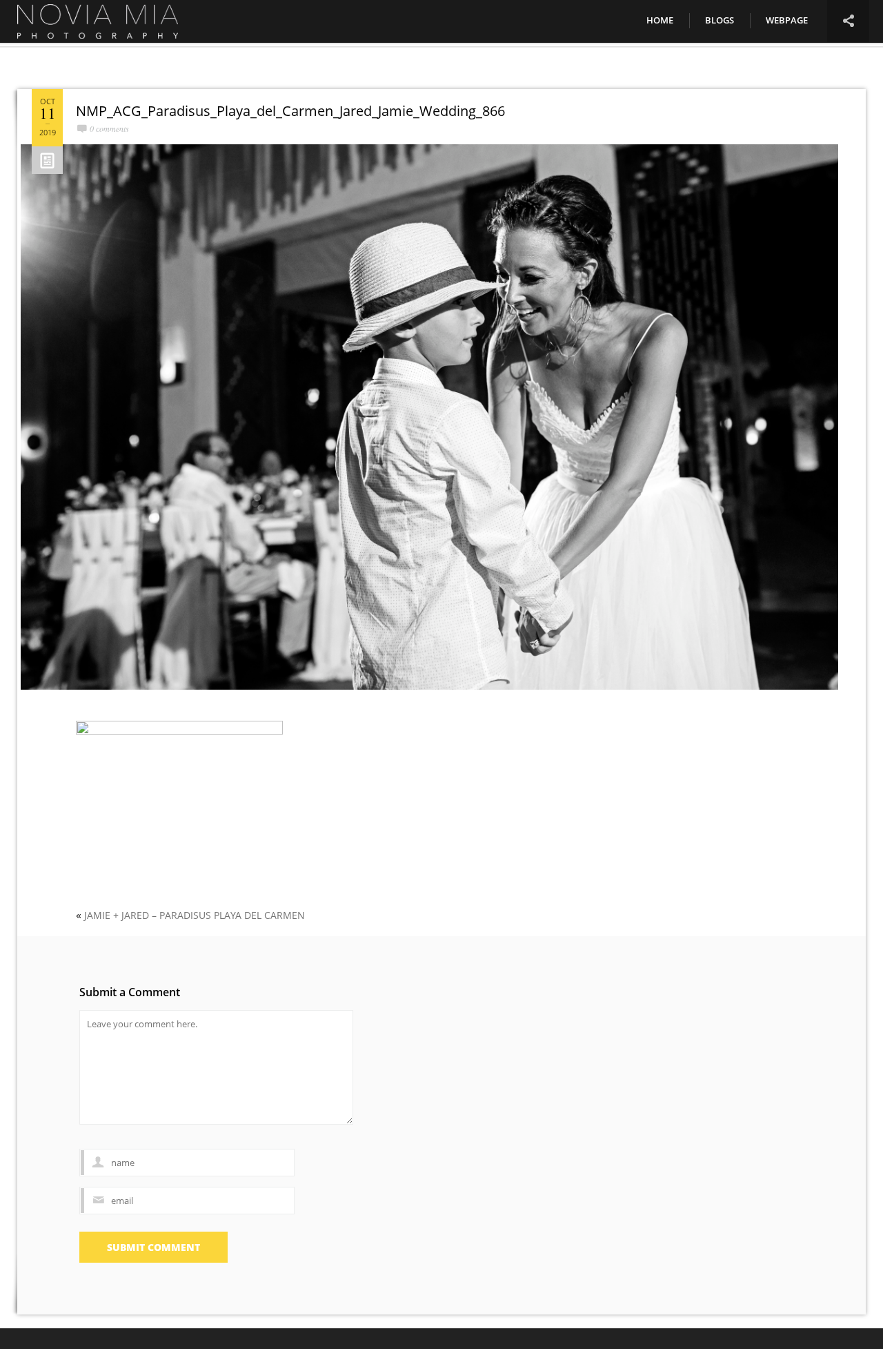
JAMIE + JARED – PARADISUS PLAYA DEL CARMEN (194, 915)
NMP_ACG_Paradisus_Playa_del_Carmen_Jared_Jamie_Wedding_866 (290, 110)
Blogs (719, 20)
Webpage (787, 20)
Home (659, 20)
